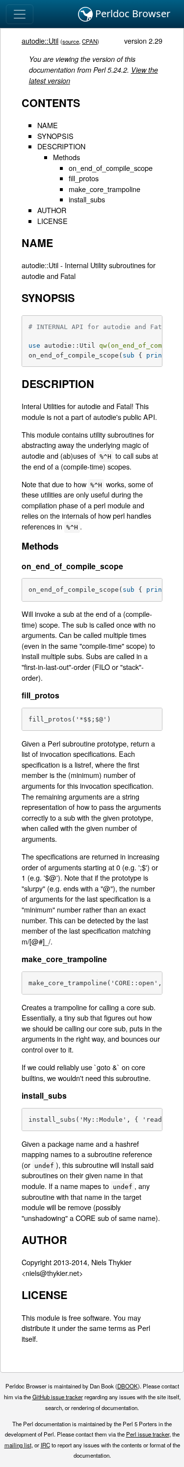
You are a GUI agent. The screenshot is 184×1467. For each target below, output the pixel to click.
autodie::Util (40, 40)
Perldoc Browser (131, 13)
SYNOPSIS (55, 136)
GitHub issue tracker (57, 1397)
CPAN (89, 41)
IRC (45, 1445)
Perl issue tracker (147, 1434)
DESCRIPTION (61, 146)
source (70, 41)
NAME (47, 125)
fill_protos (84, 178)
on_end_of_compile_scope (111, 168)
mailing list (17, 1445)
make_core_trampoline (104, 189)
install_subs (87, 199)
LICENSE (52, 221)
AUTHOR (51, 210)
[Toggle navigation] (19, 14)
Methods (66, 157)
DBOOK (127, 1386)
